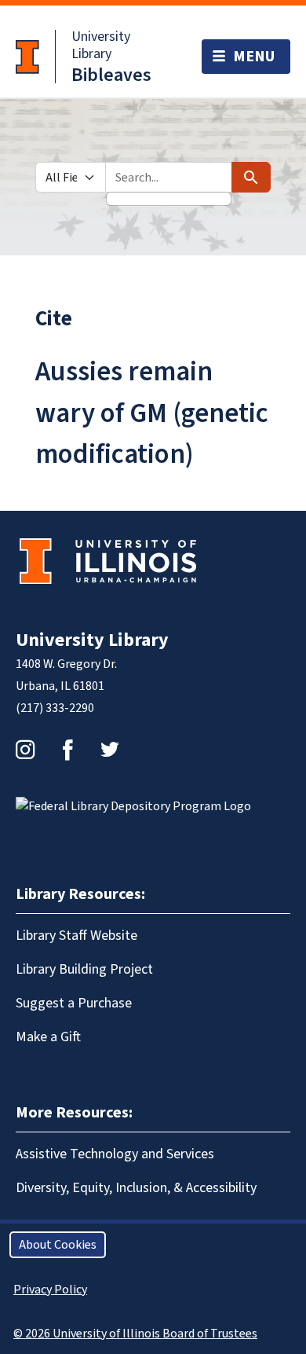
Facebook (67, 750)
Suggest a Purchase (74, 1003)
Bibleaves (111, 75)
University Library (100, 45)
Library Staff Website (76, 935)
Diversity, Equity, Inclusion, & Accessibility (136, 1188)
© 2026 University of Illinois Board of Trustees (135, 1333)
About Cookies (58, 1244)
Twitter (110, 750)
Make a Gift (48, 1037)
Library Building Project (84, 969)
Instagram (25, 750)
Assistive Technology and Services (115, 1154)
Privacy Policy (50, 1289)
